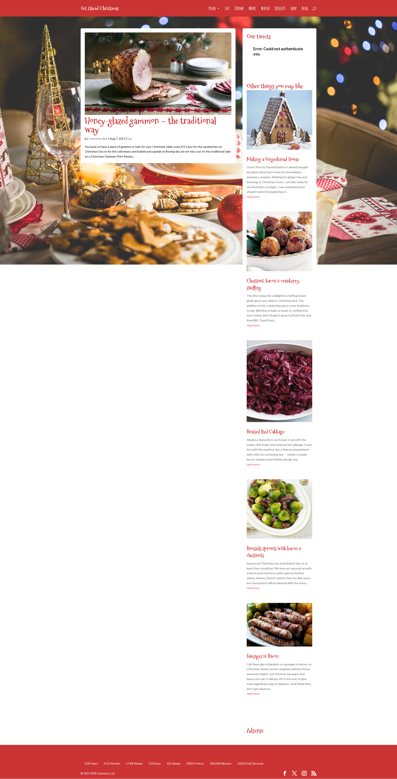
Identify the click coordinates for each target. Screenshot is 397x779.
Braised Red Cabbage (265, 431)
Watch (265, 9)
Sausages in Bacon (263, 656)
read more (253, 196)
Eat (227, 9)
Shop (294, 9)
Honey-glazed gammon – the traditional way (150, 125)
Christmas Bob (98, 138)
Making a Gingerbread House (273, 159)
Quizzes (280, 9)
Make (252, 9)
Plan (212, 9)
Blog (305, 9)
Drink (239, 9)
